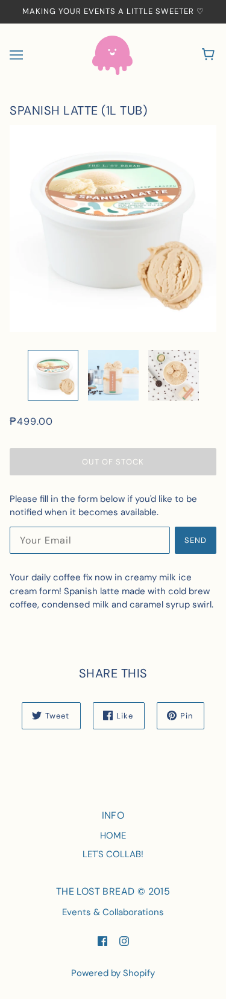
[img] (102, 940)
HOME (113, 835)
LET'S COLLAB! (113, 854)
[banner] (112, 54)
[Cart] (210, 55)
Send (195, 540)
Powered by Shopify (113, 973)
